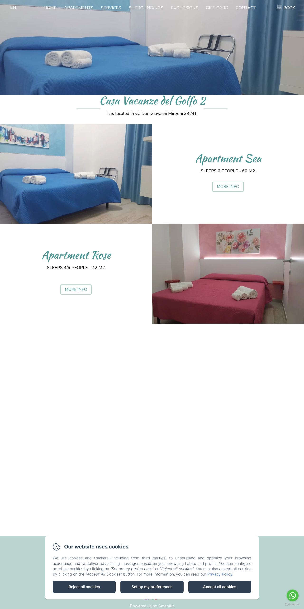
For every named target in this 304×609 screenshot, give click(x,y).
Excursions (184, 8)
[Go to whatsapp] (293, 595)
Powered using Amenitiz (152, 606)
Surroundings (146, 8)
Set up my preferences (152, 586)
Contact (246, 8)
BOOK (289, 8)
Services (111, 8)
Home (50, 8)
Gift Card (217, 8)
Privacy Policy (219, 574)
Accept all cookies (219, 586)
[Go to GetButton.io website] (292, 604)
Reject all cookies (84, 586)
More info (228, 186)
